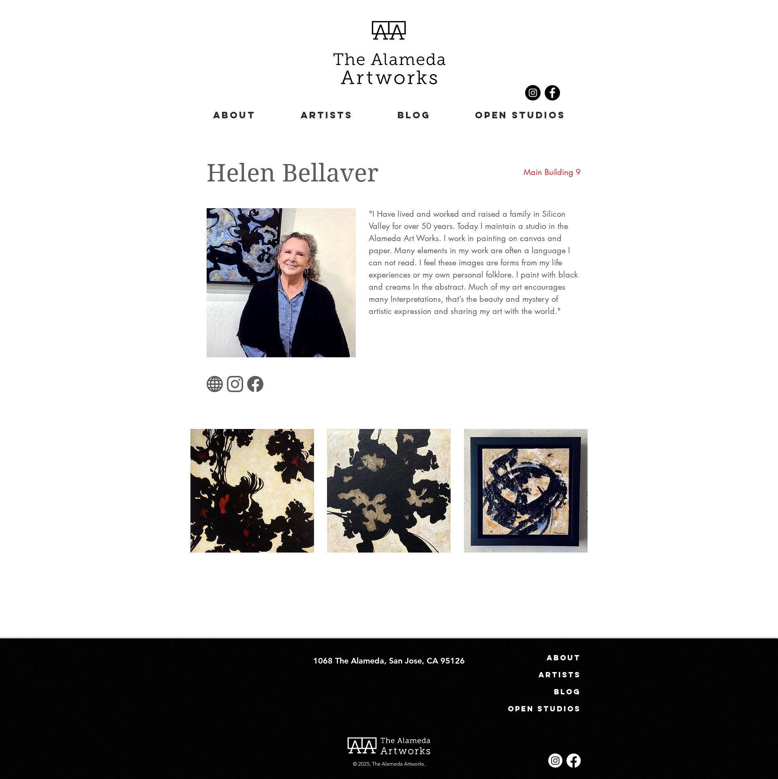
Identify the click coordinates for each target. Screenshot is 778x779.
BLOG (567, 691)
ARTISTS (560, 674)
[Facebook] (552, 92)
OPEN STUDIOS (552, 708)
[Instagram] (533, 92)
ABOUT (564, 657)
